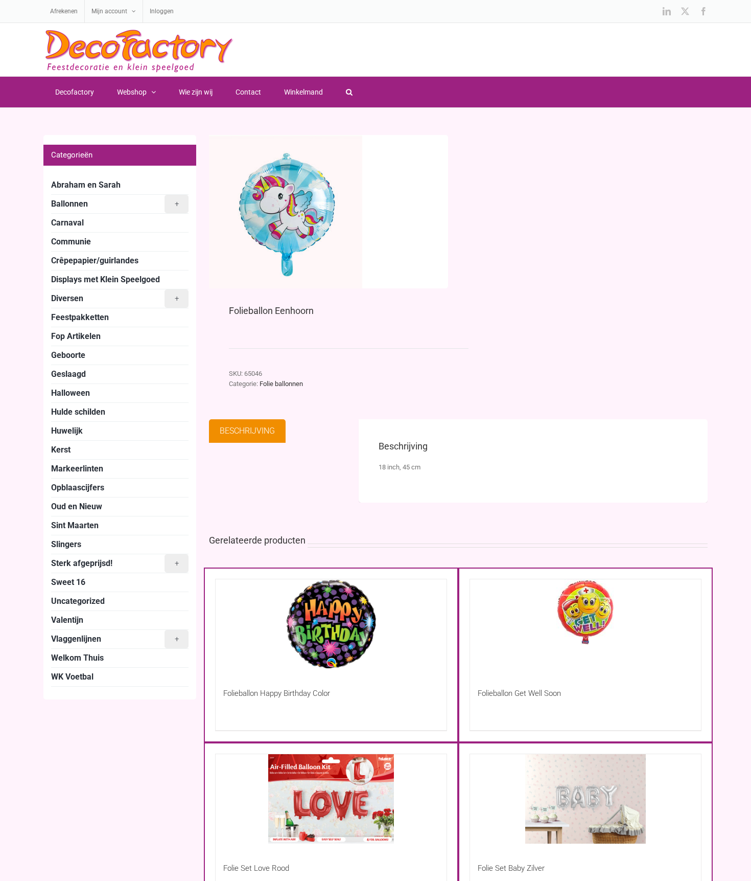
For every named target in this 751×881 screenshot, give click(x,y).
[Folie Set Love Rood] (331, 799)
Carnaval (67, 223)
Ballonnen (115, 204)
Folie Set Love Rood (256, 868)
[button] (349, 92)
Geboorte (68, 355)
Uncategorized (78, 601)
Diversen (115, 298)
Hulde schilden (78, 412)
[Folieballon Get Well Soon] (585, 624)
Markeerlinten (77, 468)
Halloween (70, 393)
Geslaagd (68, 374)
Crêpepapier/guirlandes (94, 260)
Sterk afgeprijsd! (115, 563)
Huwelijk (67, 431)
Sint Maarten (75, 525)
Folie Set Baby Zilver (511, 868)
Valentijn (67, 620)
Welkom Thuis (77, 658)
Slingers (66, 544)
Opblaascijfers (77, 487)
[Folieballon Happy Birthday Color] (331, 624)
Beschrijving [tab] (247, 431)
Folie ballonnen (281, 384)
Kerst (61, 450)
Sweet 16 (68, 582)
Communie (71, 241)
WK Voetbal (72, 677)
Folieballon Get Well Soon (519, 693)
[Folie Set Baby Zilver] (585, 799)
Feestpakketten (80, 317)
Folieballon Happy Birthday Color (276, 693)
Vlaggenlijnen (115, 639)
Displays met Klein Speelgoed (105, 279)
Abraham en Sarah (86, 185)
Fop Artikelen (76, 336)
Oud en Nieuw (76, 506)
